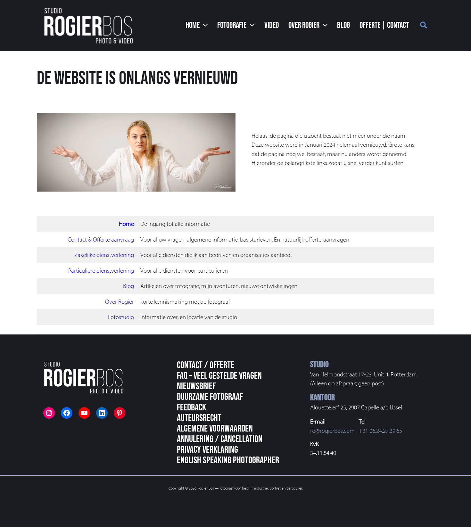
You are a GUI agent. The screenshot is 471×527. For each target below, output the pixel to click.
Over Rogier (119, 301)
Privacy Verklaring (207, 450)
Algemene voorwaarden (215, 428)
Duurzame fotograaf (210, 397)
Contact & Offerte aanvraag (101, 239)
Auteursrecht (199, 418)
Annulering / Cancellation (219, 439)
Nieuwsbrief (196, 386)
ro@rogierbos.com (332, 430)
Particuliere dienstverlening (101, 270)
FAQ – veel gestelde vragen (219, 376)
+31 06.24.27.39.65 (380, 430)
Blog (128, 286)
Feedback (191, 407)
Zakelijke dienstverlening (104, 255)
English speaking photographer (228, 460)
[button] (197, 25)
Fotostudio (121, 317)
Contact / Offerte (205, 365)
